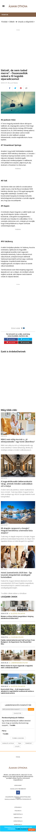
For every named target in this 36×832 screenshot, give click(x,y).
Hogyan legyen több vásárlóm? (18, 788)
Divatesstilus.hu (18, 817)
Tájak (19, 743)
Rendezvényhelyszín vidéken (13, 718)
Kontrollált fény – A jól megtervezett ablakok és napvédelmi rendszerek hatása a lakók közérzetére (17, 691)
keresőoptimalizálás (25, 796)
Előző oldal (15, 328)
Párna (4, 731)
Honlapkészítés (9, 796)
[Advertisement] (18, 48)
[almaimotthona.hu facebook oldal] (18, 792)
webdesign (16, 796)
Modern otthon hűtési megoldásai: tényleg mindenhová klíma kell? (17, 617)
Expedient (18, 798)
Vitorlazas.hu (18, 807)
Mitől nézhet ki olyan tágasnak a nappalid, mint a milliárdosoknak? (17, 667)
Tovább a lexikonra (18, 738)
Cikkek (11, 22)
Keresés (31, 709)
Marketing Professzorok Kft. (23, 799)
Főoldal (4, 22)
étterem (3, 135)
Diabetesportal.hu (18, 814)
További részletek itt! (22, 829)
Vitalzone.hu (18, 810)
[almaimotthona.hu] (18, 6)
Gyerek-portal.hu (18, 821)
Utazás (17, 746)
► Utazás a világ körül (24, 22)
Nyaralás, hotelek (8, 743)
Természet (28, 743)
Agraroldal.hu (18, 824)
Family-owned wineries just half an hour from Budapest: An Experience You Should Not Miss (18, 642)
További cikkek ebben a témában (13, 593)
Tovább (12, 725)
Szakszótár (17, 713)
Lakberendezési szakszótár (18, 705)
